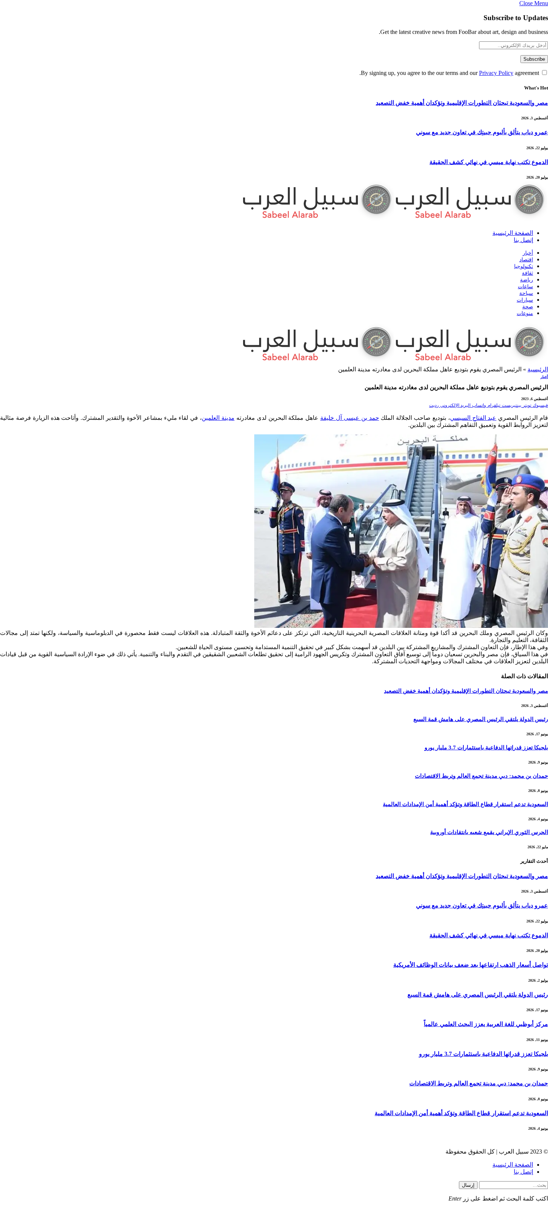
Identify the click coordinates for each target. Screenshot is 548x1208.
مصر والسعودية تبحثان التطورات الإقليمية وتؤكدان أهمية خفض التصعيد (462, 103)
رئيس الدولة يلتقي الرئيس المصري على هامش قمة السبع (480, 719)
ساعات (525, 286)
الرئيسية (537, 369)
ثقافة (527, 273)
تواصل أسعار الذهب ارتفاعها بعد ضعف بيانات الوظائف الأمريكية (470, 965)
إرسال (468, 1185)
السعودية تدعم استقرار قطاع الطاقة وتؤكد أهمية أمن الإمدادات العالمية (465, 804)
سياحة (526, 293)
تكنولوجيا (523, 266)
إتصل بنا (523, 240)
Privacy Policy (496, 73)
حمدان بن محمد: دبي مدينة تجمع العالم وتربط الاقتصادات (481, 776)
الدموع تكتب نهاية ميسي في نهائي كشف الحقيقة (488, 162)
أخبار (528, 253)
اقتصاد (526, 259)
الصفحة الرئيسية (512, 233)
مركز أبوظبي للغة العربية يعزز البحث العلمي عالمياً (486, 1024)
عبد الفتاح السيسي (473, 418)
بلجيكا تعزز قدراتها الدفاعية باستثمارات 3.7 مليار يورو (486, 748)
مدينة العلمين (218, 418)
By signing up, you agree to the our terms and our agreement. (450, 73)
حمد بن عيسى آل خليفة (349, 418)
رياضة (526, 280)
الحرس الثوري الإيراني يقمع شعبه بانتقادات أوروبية (489, 832)
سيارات (525, 300)
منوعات (525, 313)
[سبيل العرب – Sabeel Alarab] (395, 220)
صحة (527, 306)
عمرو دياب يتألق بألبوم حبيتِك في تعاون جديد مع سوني (482, 132)
